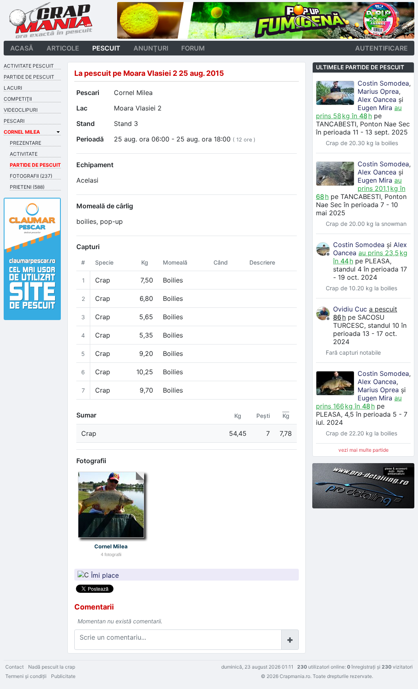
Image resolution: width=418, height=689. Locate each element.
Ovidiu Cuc (350, 309)
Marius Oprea (378, 91)
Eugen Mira (375, 108)
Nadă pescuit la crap (51, 667)
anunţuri (150, 48)
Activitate (24, 154)
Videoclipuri (21, 110)
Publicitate (63, 676)
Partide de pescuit (29, 77)
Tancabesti (336, 124)
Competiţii (18, 99)
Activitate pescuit (29, 66)
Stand (85, 123)
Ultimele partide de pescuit (360, 67)
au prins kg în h (359, 112)
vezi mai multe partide (363, 450)
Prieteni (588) (27, 187)
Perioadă (90, 139)
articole (63, 48)
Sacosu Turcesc (359, 321)
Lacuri (13, 88)
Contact (14, 667)
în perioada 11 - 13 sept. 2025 (362, 132)
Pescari (87, 92)
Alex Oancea (377, 99)
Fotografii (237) (31, 176)
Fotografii (91, 461)
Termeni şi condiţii (26, 676)
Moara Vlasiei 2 (138, 108)
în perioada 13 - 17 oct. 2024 (370, 333)
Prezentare (25, 143)
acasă (21, 48)
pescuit (106, 48)
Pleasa (377, 261)
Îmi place (105, 575)
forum (193, 48)
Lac (81, 108)
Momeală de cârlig (104, 206)
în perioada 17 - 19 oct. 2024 (370, 273)
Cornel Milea (133, 92)
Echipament (94, 165)
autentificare (381, 48)
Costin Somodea (383, 83)
